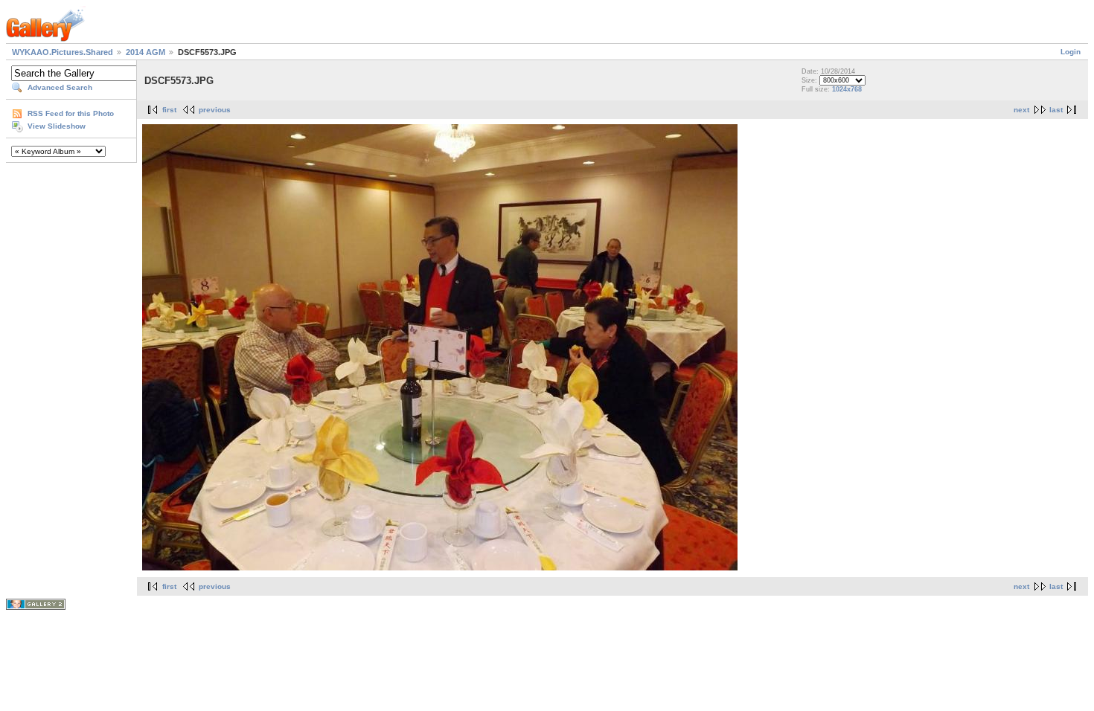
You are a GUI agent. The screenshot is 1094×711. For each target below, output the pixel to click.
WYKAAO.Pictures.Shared (62, 52)
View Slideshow (57, 126)
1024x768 (847, 89)
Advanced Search (60, 87)
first (169, 110)
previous (215, 110)
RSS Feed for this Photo (71, 113)
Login (1071, 52)
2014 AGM (145, 52)
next (1021, 110)
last (1056, 110)
